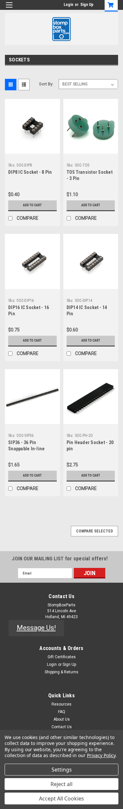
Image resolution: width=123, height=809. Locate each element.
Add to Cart (32, 205)
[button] (36, 628)
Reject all (61, 784)
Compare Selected (94, 531)
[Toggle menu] (9, 9)
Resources (61, 704)
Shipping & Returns (61, 672)
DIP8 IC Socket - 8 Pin (30, 172)
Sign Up (86, 4)
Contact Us (61, 727)
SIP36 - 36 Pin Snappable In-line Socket (26, 449)
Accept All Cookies (61, 798)
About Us (61, 719)
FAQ (61, 711)
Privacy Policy (101, 755)
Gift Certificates (62, 657)
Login (68, 4)
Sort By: (46, 83)
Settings (61, 769)
